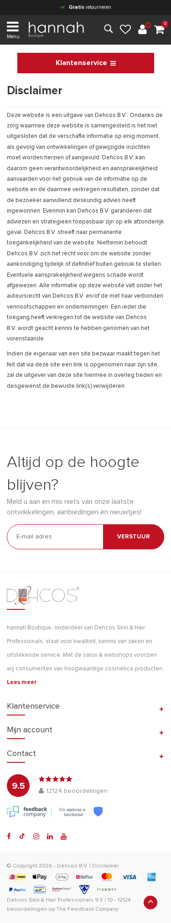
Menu (13, 36)
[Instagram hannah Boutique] (36, 836)
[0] (159, 30)
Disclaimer (105, 866)
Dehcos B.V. (72, 866)
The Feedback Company (87, 909)
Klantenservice (81, 62)
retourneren (90, 7)
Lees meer (21, 682)
